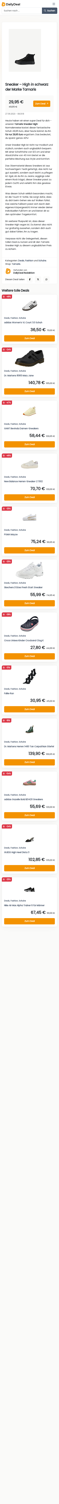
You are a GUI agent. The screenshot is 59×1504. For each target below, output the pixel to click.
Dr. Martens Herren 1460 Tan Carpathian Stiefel (29, 746)
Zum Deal (40, 103)
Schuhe (42, 260)
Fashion (29, 260)
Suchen (51, 10)
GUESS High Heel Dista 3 (16, 852)
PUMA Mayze (11, 534)
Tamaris (16, 263)
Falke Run (9, 693)
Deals (21, 260)
